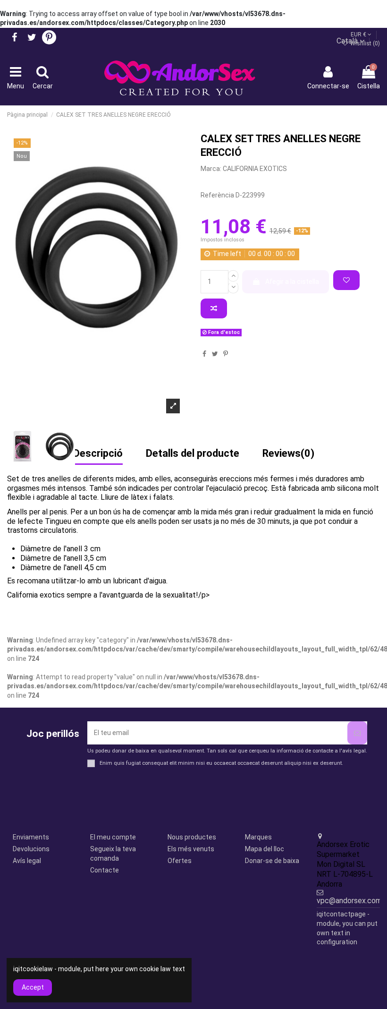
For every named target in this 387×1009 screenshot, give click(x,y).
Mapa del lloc (264, 849)
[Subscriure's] (357, 732)
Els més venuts (191, 849)
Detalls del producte (192, 454)
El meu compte (113, 837)
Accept (33, 987)
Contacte (104, 870)
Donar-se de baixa (272, 860)
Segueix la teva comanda (113, 853)
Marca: (211, 168)
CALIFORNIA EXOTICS (255, 168)
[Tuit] (215, 354)
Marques (258, 837)
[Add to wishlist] (346, 280)
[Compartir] (204, 354)
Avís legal (27, 860)
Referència (217, 195)
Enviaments (31, 837)
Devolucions (31, 849)
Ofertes (180, 860)
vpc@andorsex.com (349, 900)
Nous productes (192, 837)
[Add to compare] (214, 308)
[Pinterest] (225, 354)
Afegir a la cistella (292, 281)
